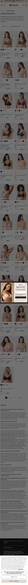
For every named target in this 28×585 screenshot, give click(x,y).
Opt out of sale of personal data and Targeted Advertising (14, 572)
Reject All (14, 576)
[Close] (25, 558)
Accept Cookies (14, 581)
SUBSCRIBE (20, 297)
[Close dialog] (26, 284)
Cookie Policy (20, 569)
